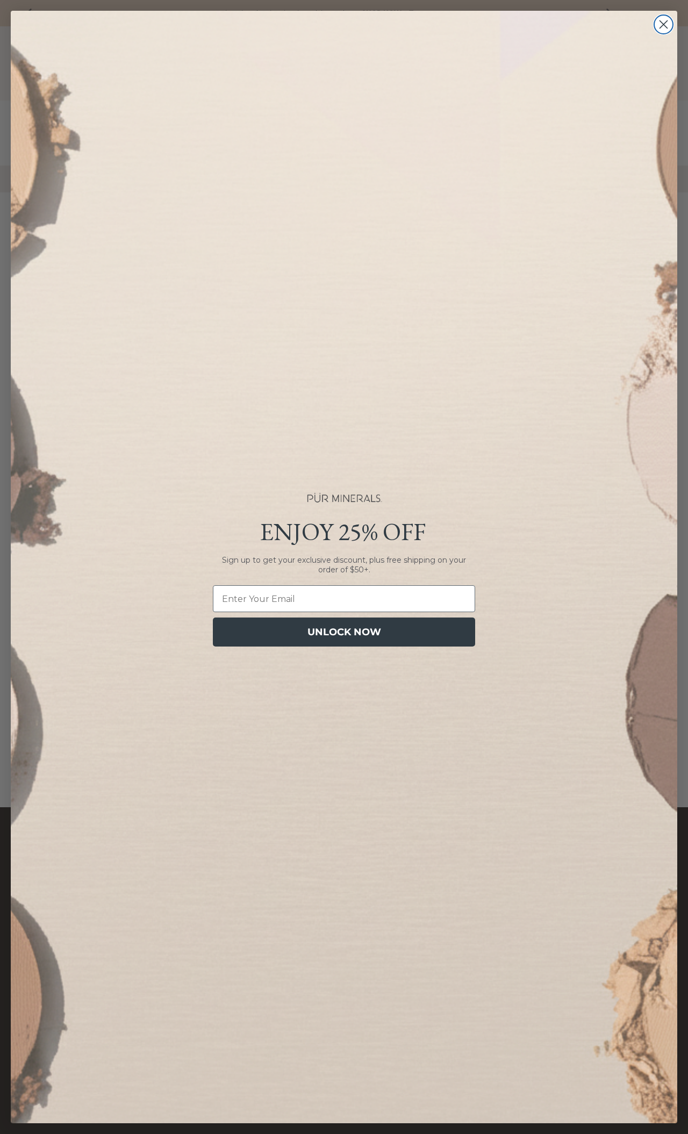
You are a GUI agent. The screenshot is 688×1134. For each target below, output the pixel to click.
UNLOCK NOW (344, 632)
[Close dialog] (663, 24)
